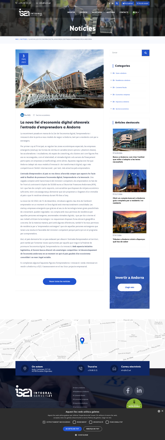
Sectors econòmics (43, 115)
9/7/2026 (118, 235)
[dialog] (82, 424)
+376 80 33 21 (24, 3)
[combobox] (159, 411)
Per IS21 (27, 115)
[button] (82, 435)
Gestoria (111, 12)
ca (136, 12)
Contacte (124, 12)
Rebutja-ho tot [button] (92, 429)
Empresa (83, 12)
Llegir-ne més (106, 418)
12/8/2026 (118, 153)
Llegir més (129, 287)
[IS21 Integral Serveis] (30, 12)
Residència (97, 12)
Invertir (71, 12)
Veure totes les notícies (59, 281)
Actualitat (129, 3)
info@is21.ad (45, 3)
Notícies (23, 39)
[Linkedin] (112, 3)
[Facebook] (109, 3)
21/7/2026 (118, 194)
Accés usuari (143, 3)
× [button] (162, 411)
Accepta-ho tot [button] (72, 429)
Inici (17, 39)
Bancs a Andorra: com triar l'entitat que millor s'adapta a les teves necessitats (128, 159)
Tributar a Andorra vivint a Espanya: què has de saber (129, 240)
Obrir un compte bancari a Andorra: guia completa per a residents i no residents (129, 200)
